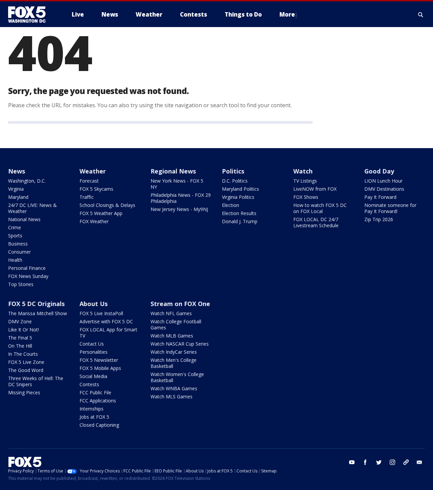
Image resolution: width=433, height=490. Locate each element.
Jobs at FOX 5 (94, 417)
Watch (303, 171)
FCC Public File (95, 392)
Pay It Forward (380, 197)
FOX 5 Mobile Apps (100, 368)
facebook (365, 462)
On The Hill (20, 346)
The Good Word (25, 370)
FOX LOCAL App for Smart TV (108, 332)
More (287, 14)
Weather (92, 171)
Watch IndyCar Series (174, 352)
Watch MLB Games (172, 335)
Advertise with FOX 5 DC (106, 321)
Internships (91, 408)
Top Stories (20, 284)
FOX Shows (305, 197)
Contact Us (91, 344)
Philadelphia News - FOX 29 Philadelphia (181, 198)
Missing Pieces (24, 392)
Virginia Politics (238, 197)
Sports (15, 235)
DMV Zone (20, 321)
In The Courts (23, 354)
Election (230, 205)
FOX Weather (94, 221)
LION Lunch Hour (383, 181)
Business (18, 243)
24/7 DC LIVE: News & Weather (32, 208)
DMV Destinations (384, 189)
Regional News (173, 171)
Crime (14, 227)
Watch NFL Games (171, 313)
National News (24, 219)
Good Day (379, 171)
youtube (351, 462)
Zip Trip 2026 (378, 219)
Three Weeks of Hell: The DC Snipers (35, 381)
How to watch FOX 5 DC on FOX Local (320, 208)
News (16, 171)
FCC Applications (97, 400)
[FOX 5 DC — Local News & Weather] (30, 14)
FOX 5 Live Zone (26, 362)
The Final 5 (20, 337)
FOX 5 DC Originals (36, 304)
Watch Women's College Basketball (177, 377)
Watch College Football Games (176, 324)
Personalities (93, 352)
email (419, 462)
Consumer (19, 252)
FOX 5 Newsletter (98, 360)
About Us (93, 304)
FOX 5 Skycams (96, 189)
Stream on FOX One (180, 304)
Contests (89, 384)
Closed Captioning (99, 425)
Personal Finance (27, 268)
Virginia (16, 189)
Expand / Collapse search (421, 14)
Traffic (86, 197)
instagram (392, 462)
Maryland (18, 197)
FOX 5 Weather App (100, 213)
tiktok (406, 462)
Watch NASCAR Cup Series (180, 344)
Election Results (239, 213)
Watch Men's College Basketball (174, 363)
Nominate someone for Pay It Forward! (390, 208)
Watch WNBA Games (174, 388)
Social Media (93, 376)
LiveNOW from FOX (315, 189)
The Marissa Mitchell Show (37, 313)
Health (15, 260)
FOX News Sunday (28, 276)
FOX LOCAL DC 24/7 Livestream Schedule (316, 222)
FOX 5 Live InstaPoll (101, 313)
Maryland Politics (240, 189)
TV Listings (305, 181)
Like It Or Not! (23, 329)
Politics (233, 171)
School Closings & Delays (107, 205)
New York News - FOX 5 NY (177, 184)
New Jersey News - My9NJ (179, 209)
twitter (378, 462)
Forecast (89, 181)
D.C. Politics (235, 181)
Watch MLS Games (171, 396)
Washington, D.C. (27, 181)
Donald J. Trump (239, 221)
